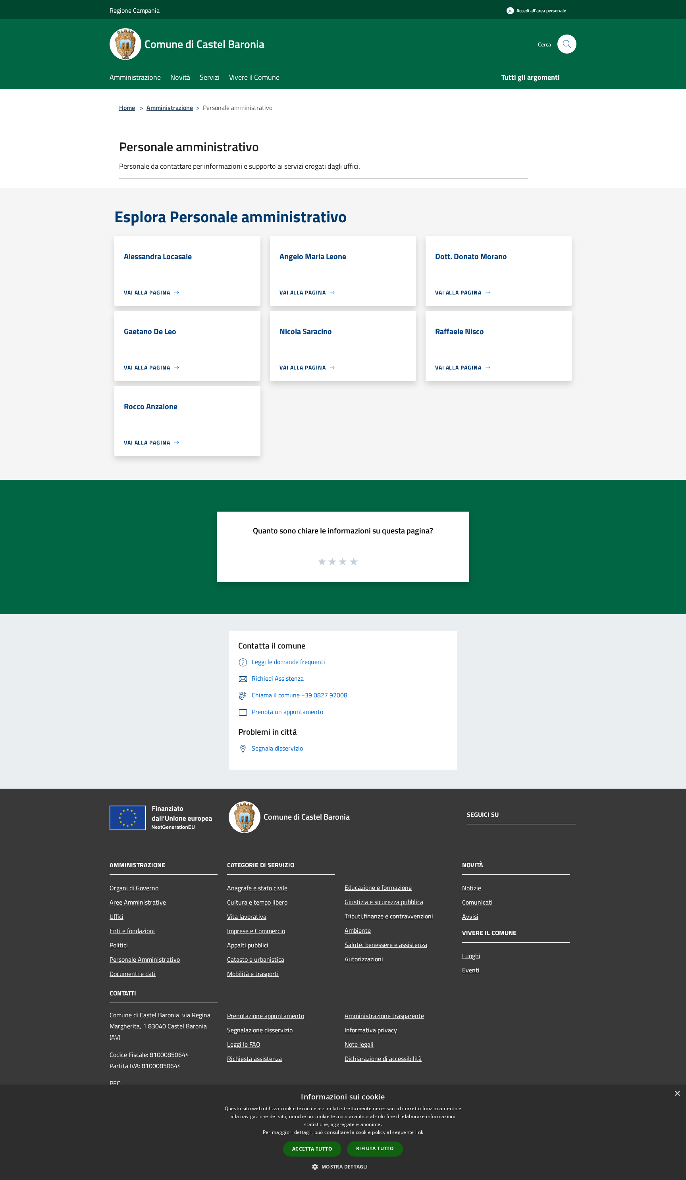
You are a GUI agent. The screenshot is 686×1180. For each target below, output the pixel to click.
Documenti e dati (133, 973)
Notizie (471, 888)
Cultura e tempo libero (257, 902)
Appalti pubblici (247, 945)
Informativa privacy (371, 1030)
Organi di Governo (134, 888)
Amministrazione (169, 107)
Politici (119, 945)
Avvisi (470, 916)
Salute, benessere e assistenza (386, 944)
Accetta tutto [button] (312, 1148)
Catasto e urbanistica (255, 959)
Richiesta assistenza (254, 1058)
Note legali (359, 1044)
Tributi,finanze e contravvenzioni (389, 916)
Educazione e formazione (378, 887)
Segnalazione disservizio (260, 1030)
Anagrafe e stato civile (257, 888)
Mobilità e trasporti (253, 973)
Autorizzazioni (364, 959)
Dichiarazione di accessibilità (383, 1058)
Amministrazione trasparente (384, 1015)
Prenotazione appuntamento (265, 1015)
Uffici (116, 916)
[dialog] (343, 1132)
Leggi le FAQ (243, 1044)
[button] (343, 1166)
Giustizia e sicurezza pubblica (384, 902)
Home (127, 107)
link (419, 1132)
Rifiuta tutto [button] (375, 1148)
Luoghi (471, 956)
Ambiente (358, 930)
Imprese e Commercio (256, 931)
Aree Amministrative (138, 902)
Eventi (471, 970)
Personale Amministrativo (145, 959)
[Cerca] (566, 44)
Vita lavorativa (246, 916)
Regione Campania (135, 10)
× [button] (677, 1094)
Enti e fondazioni (132, 931)
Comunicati (477, 902)
